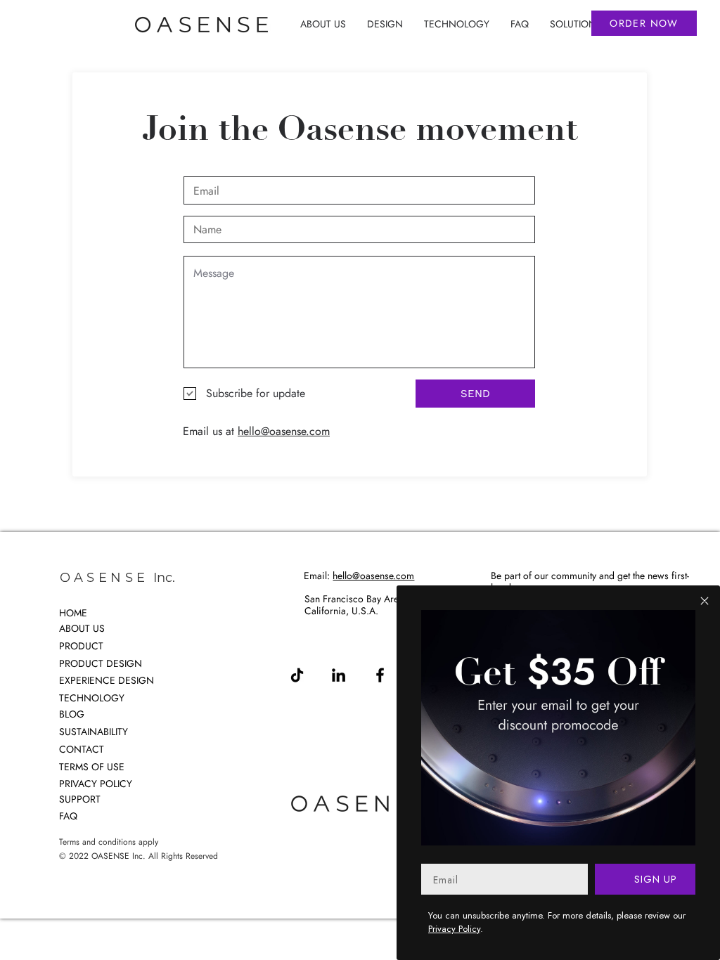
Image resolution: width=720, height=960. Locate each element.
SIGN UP (654, 879)
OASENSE (104, 577)
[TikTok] (297, 675)
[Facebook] (380, 675)
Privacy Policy (454, 928)
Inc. (164, 577)
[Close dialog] (704, 600)
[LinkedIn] (338, 675)
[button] (384, 24)
